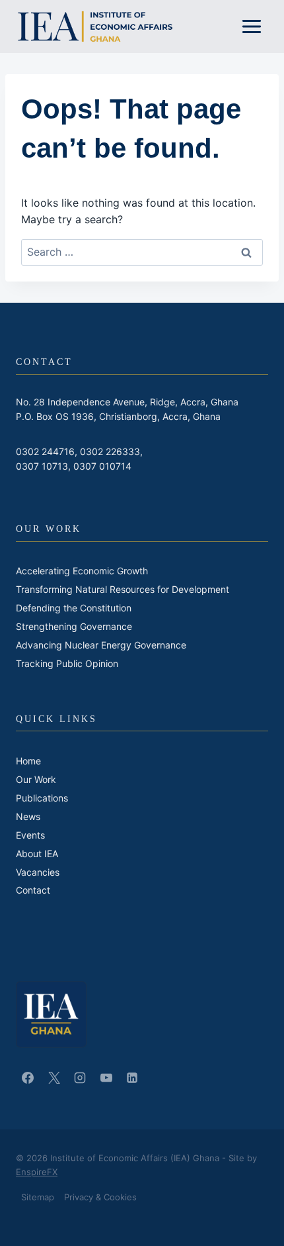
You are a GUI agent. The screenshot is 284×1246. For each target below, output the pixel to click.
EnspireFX (36, 1172)
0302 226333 (110, 451)
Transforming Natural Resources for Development (122, 589)
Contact (33, 890)
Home (28, 760)
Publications (42, 798)
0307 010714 (102, 466)
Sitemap (37, 1197)
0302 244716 (45, 451)
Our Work (36, 779)
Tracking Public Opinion (67, 663)
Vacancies (37, 872)
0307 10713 (42, 466)
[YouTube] (106, 1078)
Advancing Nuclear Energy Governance (101, 644)
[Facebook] (28, 1078)
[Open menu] (251, 26)
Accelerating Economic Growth (82, 570)
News (28, 816)
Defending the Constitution (73, 607)
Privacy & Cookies (100, 1197)
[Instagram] (80, 1078)
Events (30, 835)
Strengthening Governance (74, 626)
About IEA (37, 853)
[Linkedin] (132, 1078)
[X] (54, 1078)
